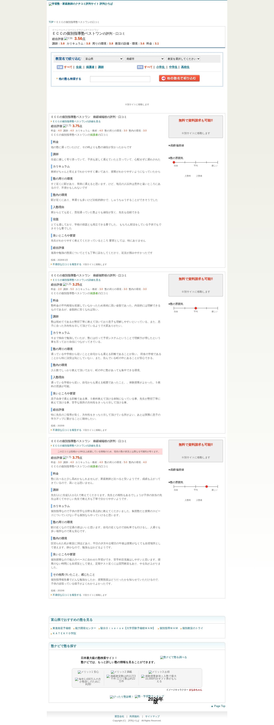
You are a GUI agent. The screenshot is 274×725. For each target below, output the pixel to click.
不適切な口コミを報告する (67, 264)
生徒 (79, 67)
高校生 (185, 67)
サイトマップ (152, 716)
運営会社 (119, 716)
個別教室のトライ (192, 628)
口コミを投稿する (137, 610)
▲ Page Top (218, 706)
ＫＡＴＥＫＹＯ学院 (64, 633)
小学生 (160, 67)
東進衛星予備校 (62, 628)
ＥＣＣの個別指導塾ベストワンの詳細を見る (77, 121)
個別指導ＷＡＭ (169, 628)
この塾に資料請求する (196, 127)
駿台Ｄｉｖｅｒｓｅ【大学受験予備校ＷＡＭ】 (127, 628)
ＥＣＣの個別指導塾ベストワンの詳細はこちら (137, 98)
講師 (101, 67)
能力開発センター (85, 628)
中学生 (173, 67)
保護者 (90, 67)
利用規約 (135, 716)
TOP (51, 22)
